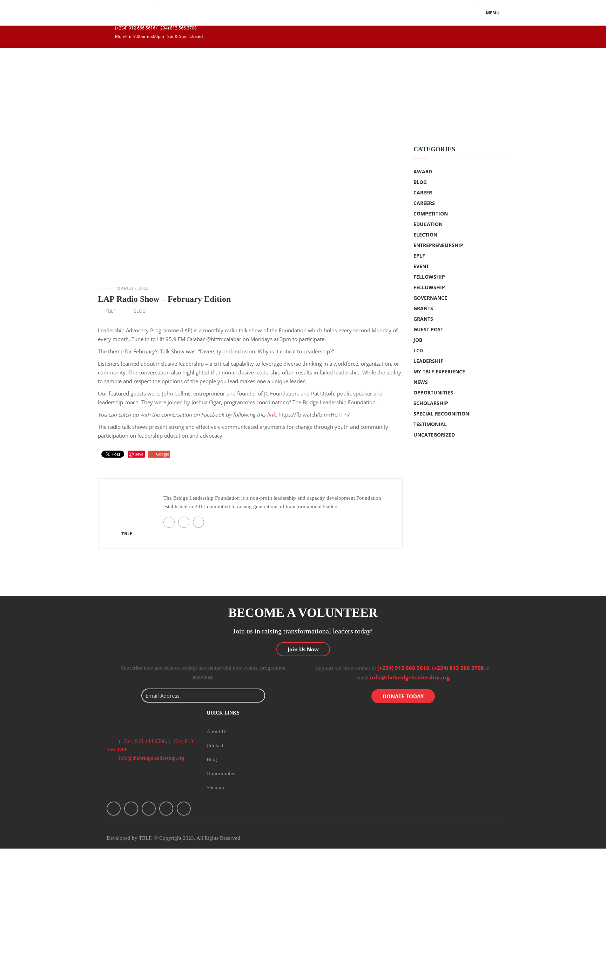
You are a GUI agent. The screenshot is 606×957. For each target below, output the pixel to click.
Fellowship (429, 276)
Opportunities (433, 392)
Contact (215, 745)
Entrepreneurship (438, 245)
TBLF (111, 311)
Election (425, 234)
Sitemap (215, 787)
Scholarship (430, 403)
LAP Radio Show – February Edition (164, 299)
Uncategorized (434, 434)
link (271, 414)
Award (422, 171)
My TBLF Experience (439, 371)
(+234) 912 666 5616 (134, 28)
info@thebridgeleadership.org (410, 677)
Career (422, 192)
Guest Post (428, 329)
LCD (418, 350)
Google (162, 454)
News (420, 382)
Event (421, 266)
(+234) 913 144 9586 (141, 741)
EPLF (419, 255)
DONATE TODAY (403, 696)
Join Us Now (303, 649)
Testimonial (430, 424)
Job (417, 340)
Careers (424, 203)
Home (12, 83)
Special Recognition (441, 413)
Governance (430, 297)
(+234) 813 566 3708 (176, 28)
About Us (217, 731)
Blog (30, 83)
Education (428, 224)
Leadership (428, 361)
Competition (430, 213)
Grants (423, 308)
